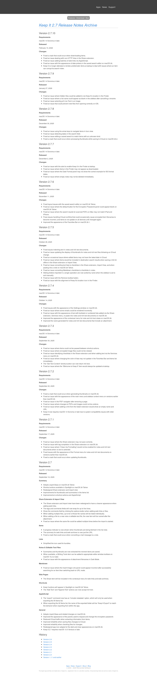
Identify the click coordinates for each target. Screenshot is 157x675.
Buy (87, 18)
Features (71, 18)
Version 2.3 (47, 647)
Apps (98, 7)
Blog (89, 666)
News (104, 7)
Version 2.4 (47, 644)
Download (80, 18)
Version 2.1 (47, 652)
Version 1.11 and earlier (52, 657)
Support (112, 7)
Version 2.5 (47, 642)
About (85, 666)
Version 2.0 (47, 654)
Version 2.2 (47, 649)
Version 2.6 (47, 639)
